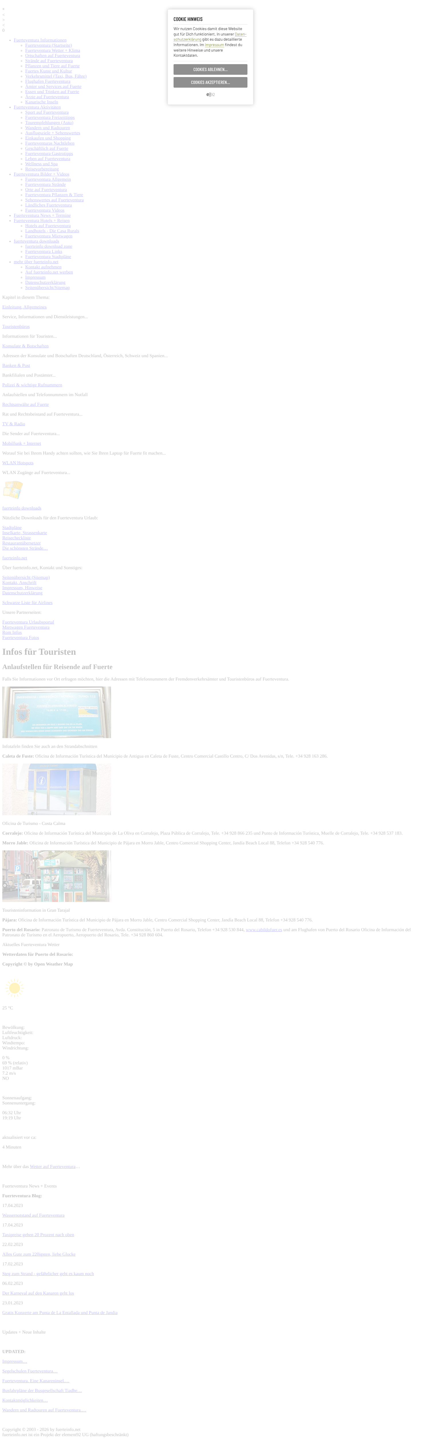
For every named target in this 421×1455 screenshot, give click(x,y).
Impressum (214, 44)
